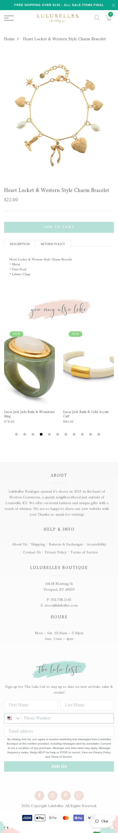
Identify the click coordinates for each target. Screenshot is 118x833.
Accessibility (96, 544)
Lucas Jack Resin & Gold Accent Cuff (86, 414)
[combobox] (12, 718)
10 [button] (91, 434)
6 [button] (58, 434)
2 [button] (25, 434)
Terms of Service (84, 552)
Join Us (59, 766)
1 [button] (17, 434)
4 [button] (42, 434)
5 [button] (50, 434)
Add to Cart (59, 227)
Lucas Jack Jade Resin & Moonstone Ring (29, 414)
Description (20, 244)
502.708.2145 (60, 599)
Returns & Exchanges (66, 544)
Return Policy (53, 244)
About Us (19, 544)
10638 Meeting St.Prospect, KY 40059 (59, 587)
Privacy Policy (55, 552)
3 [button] (33, 434)
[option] (59, 116)
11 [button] (99, 434)
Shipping (38, 544)
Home (9, 39)
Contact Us (32, 552)
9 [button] (83, 434)
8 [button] (74, 434)
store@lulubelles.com (61, 605)
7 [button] (66, 434)
